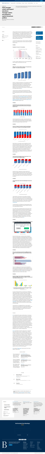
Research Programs (21, 0)
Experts (16, 0)
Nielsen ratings (19, 348)
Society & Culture (38, 47)
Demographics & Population (39, 48)
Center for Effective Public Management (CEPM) (38, 58)
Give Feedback (26, 228)
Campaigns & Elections (38, 51)
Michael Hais (8, 19)
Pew (14, 330)
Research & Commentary (27, 0)
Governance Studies (38, 56)
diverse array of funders (21, 392)
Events (18, 0)
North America (4, 413)
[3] (21, 270)
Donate (41, 0)
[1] (21, 88)
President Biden (15, 202)
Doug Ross (12, 19)
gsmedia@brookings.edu (4, 37)
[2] (23, 217)
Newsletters (32, 0)
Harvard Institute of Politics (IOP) (23, 96)
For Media (36, 0)
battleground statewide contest (17, 99)
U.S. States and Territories (38, 54)
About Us (38, 0)
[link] (7, 404)
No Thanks (18, 228)
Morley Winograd (4, 19)
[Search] (42, 3)
